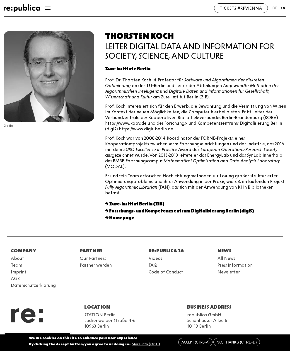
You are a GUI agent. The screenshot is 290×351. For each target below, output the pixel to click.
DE (274, 8)
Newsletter (229, 272)
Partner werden (96, 265)
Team (16, 265)
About (17, 258)
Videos (155, 258)
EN (282, 8)
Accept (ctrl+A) (195, 342)
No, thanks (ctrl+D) (237, 342)
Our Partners (93, 258)
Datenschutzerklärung (33, 285)
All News (226, 258)
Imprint (18, 272)
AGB (15, 278)
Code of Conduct (166, 272)
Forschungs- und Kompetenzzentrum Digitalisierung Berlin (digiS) (181, 211)
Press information (235, 265)
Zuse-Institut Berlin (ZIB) (136, 204)
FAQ (153, 265)
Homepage (121, 217)
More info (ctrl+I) (146, 344)
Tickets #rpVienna (241, 8)
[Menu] (47, 8)
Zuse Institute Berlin (127, 68)
